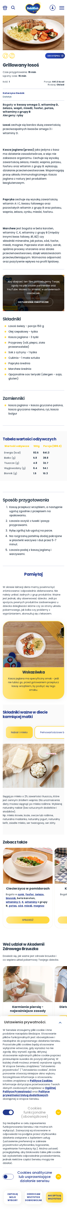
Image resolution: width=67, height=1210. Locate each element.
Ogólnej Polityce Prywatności (29, 1089)
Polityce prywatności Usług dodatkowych (26, 1093)
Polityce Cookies (41, 1080)
